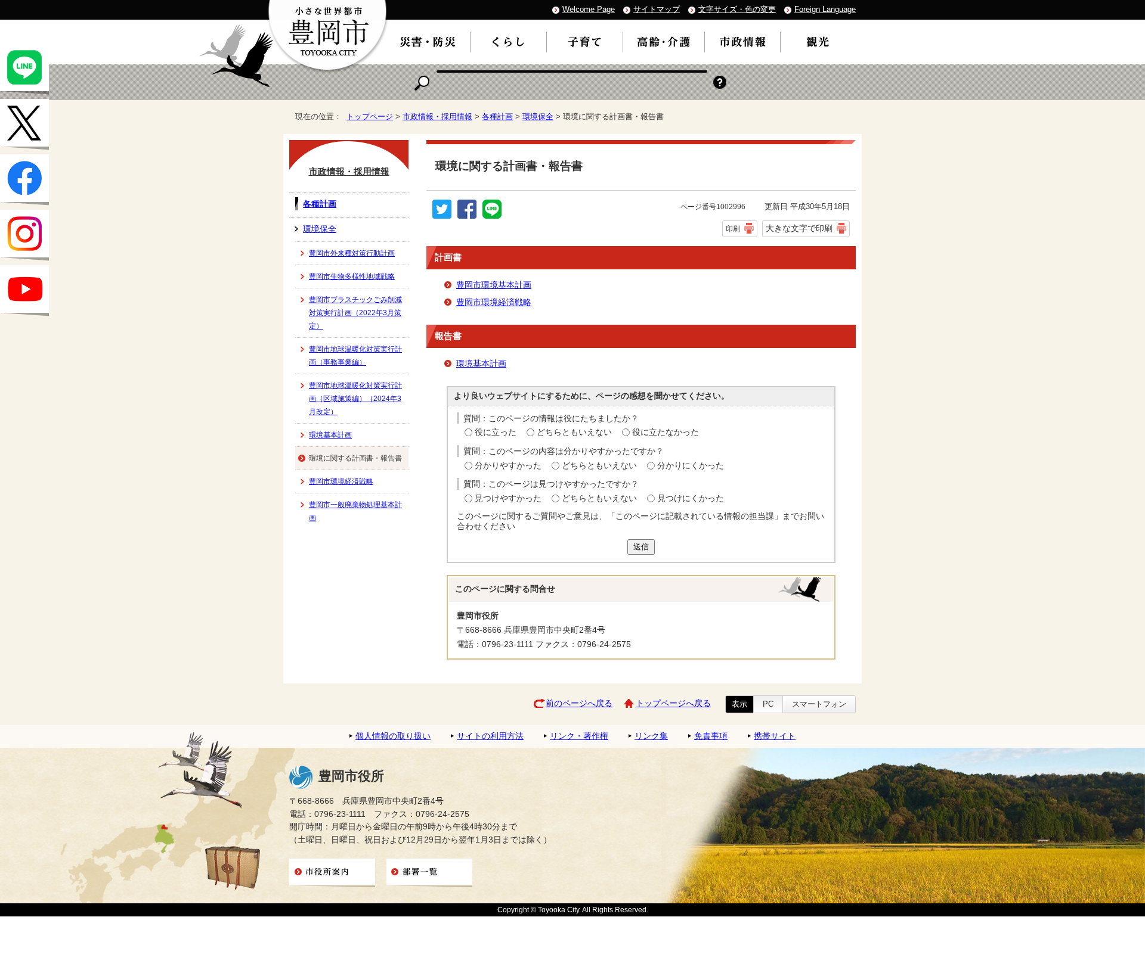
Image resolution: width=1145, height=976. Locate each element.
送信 (641, 546)
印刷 (733, 229)
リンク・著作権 (579, 736)
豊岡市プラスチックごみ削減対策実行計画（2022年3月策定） (355, 313)
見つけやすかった (508, 498)
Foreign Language (825, 9)
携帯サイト (775, 736)
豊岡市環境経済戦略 (493, 302)
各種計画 (497, 116)
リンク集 (651, 736)
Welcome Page (588, 9)
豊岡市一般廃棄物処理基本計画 (355, 511)
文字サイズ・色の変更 (737, 9)
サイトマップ (656, 9)
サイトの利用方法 (490, 736)
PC (768, 704)
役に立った (495, 432)
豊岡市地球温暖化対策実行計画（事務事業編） (355, 355)
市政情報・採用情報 (437, 116)
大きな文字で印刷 (799, 228)
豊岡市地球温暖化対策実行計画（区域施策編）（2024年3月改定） (355, 398)
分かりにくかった (690, 465)
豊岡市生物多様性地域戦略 (352, 276)
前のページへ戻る (579, 703)
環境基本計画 (481, 363)
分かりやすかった (508, 465)
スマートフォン (819, 704)
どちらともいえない (574, 432)
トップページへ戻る (673, 703)
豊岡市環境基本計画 (493, 285)
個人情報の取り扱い (393, 736)
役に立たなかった (665, 432)
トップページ (369, 116)
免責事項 (711, 736)
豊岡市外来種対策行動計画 (352, 253)
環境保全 (537, 116)
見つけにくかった (690, 498)
